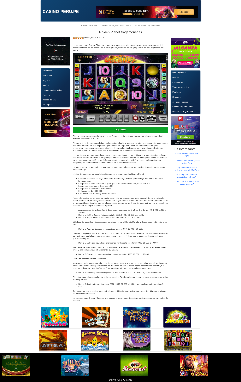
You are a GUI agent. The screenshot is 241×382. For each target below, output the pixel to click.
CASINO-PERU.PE (61, 11)
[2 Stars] (76, 38)
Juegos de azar (49, 100)
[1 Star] (74, 38)
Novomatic (47, 71)
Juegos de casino (180, 102)
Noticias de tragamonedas (184, 111)
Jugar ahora (120, 130)
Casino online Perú (89, 25)
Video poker (48, 105)
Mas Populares (179, 73)
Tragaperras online (180, 87)
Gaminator (47, 75)
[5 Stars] (83, 38)
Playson (46, 95)
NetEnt (46, 85)
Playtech (46, 80)
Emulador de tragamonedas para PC (116, 25)
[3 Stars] (78, 38)
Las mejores (177, 82)
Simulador (176, 97)
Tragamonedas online (52, 90)
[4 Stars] (80, 38)
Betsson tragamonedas (182, 106)
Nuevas (175, 77)
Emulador (176, 92)
